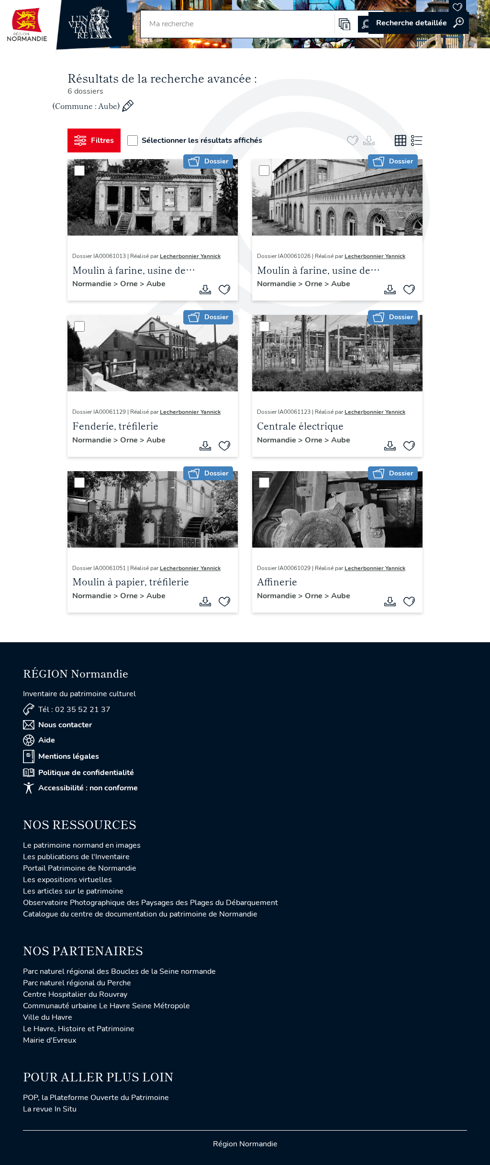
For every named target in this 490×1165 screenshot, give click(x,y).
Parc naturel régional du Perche (77, 983)
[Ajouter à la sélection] (224, 289)
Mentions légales (68, 756)
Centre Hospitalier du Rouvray (75, 994)
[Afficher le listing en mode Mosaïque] (400, 140)
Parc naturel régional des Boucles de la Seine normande (119, 971)
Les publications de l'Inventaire (76, 857)
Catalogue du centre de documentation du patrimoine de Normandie (140, 914)
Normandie (92, 284)
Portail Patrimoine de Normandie (79, 868)
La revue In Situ (50, 1109)
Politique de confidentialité (86, 772)
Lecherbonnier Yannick (190, 256)
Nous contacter (65, 725)
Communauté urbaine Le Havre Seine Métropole (106, 1006)
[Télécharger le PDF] (205, 289)
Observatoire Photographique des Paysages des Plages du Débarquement (150, 902)
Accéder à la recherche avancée (418, 23)
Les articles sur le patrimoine (73, 891)
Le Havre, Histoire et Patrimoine (78, 1029)
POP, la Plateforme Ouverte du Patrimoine (96, 1097)
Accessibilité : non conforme (88, 788)
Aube (156, 284)
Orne (130, 284)
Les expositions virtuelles (67, 879)
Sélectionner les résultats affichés (202, 140)
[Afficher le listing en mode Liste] (417, 140)
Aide (46, 740)
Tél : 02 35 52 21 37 (74, 709)
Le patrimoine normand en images (82, 845)
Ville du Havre (47, 1017)
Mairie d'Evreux (49, 1040)
